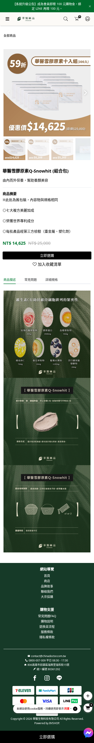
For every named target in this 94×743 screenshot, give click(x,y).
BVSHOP (54, 723)
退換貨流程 (47, 626)
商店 (47, 581)
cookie (34, 709)
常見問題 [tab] (30, 279)
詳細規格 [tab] (51, 279)
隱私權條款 (47, 637)
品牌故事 (47, 586)
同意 (67, 709)
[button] (85, 93)
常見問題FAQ (47, 616)
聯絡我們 (47, 591)
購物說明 (47, 621)
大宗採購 (47, 597)
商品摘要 (10, 193)
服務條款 (47, 632)
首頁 (47, 575)
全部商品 (9, 35)
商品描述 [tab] (9, 279)
